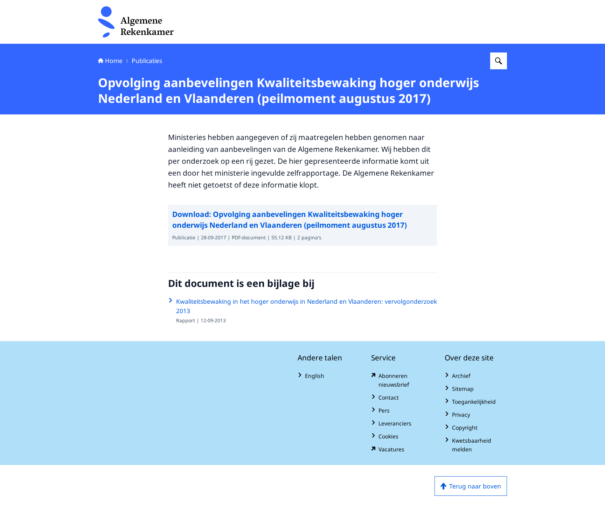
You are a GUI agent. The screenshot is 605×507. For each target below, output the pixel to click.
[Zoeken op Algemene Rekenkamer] (498, 60)
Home (114, 60)
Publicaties (147, 60)
